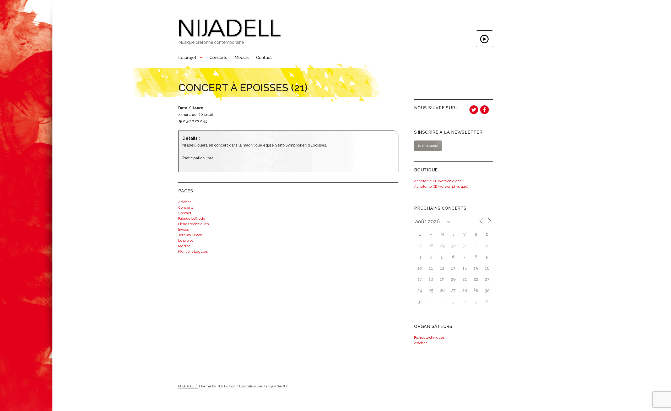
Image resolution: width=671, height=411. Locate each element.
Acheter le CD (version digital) (439, 181)
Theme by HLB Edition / (218, 386)
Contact (264, 57)
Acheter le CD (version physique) (441, 186)
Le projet (187, 57)
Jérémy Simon (190, 235)
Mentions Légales (193, 251)
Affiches (184, 202)
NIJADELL (186, 386)
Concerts (218, 57)
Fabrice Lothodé (191, 218)
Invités (183, 229)
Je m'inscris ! (428, 146)
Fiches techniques (193, 224)
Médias (242, 57)
